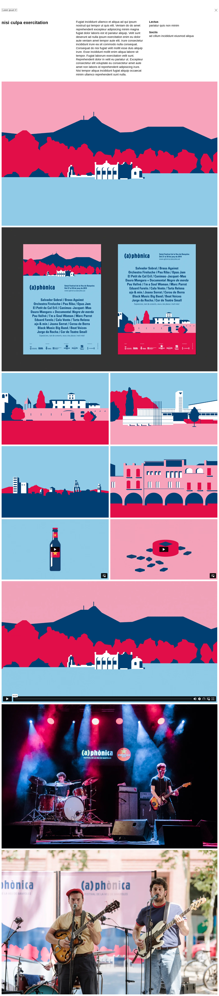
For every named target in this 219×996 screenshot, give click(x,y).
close (215, 10)
